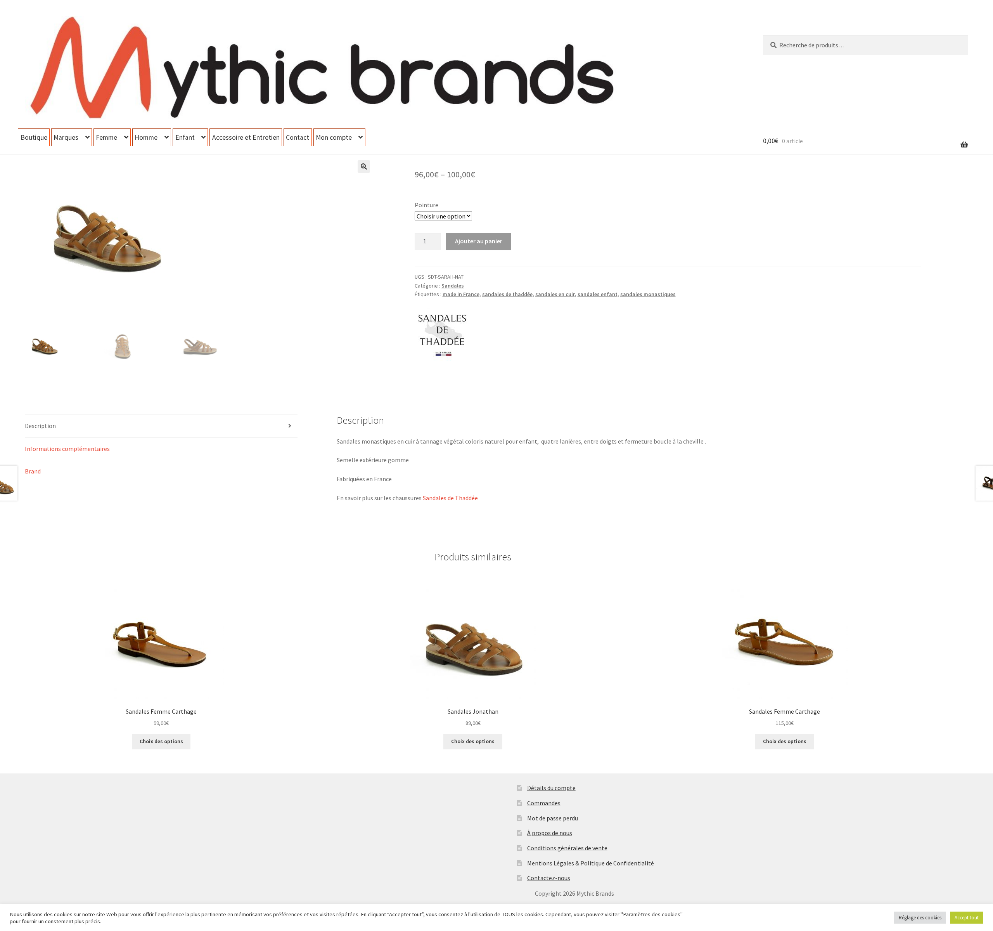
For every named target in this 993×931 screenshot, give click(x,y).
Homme (146, 137)
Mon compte (334, 137)
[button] (364, 166)
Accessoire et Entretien (246, 137)
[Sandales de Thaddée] (444, 334)
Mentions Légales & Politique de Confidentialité (590, 863)
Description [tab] (40, 426)
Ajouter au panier (478, 241)
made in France (461, 294)
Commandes (544, 803)
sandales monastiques (648, 294)
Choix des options (161, 741)
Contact (297, 137)
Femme (106, 137)
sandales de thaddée (507, 294)
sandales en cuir (555, 294)
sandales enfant (598, 294)
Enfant (185, 137)
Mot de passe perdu (552, 818)
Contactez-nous (548, 878)
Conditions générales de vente (567, 848)
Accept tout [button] (967, 917)
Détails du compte (551, 788)
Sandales (452, 285)
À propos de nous (549, 833)
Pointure (426, 205)
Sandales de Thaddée (450, 498)
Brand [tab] (33, 471)
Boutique (34, 137)
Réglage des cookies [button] (920, 917)
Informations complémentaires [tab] (67, 448)
